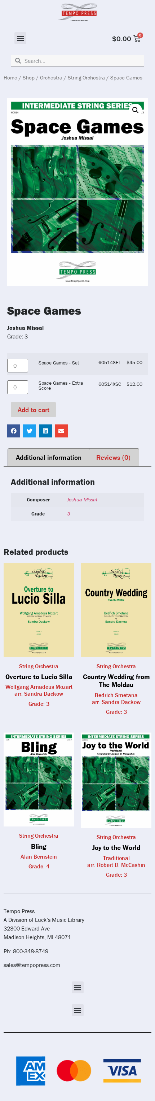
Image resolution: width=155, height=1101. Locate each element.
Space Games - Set (59, 362)
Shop (29, 77)
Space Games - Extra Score (61, 385)
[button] (20, 38)
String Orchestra (86, 77)
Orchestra (51, 77)
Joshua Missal (82, 499)
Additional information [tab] (48, 457)
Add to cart (33, 409)
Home (10, 77)
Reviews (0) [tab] (113, 457)
